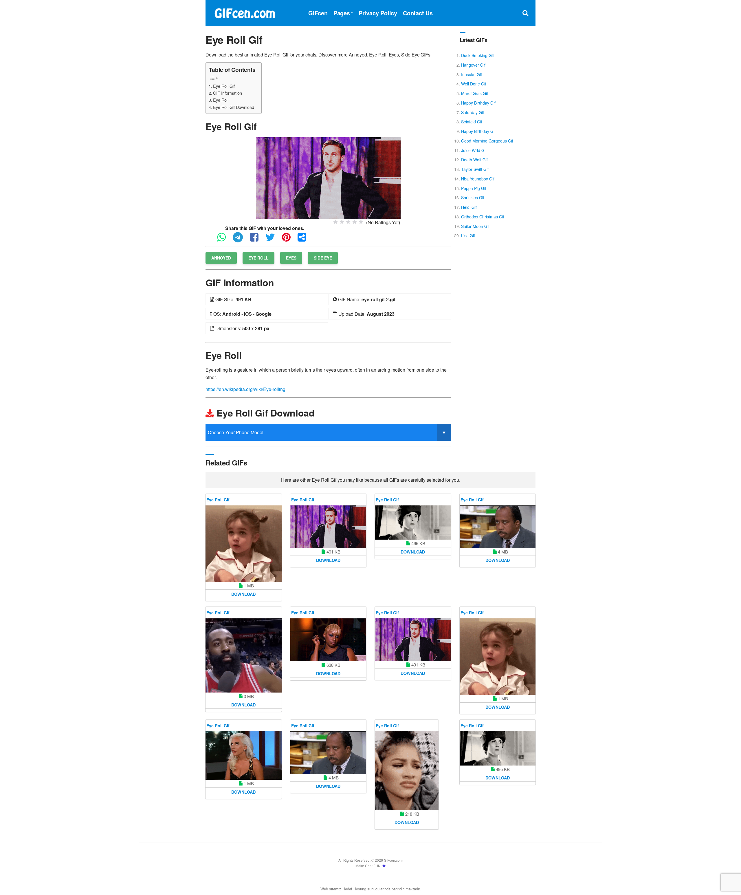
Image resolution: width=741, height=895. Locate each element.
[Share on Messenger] (305, 239)
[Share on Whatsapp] (224, 239)
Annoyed (221, 258)
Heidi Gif (469, 207)
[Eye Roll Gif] (328, 177)
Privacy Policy (378, 13)
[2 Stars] (342, 222)
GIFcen (318, 13)
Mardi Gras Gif (474, 93)
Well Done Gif (473, 84)
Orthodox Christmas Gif (482, 217)
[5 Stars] (361, 222)
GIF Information (227, 93)
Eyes (291, 258)
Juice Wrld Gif (474, 150)
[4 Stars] (354, 222)
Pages (341, 13)
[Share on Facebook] (257, 239)
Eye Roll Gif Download (233, 107)
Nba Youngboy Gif (477, 179)
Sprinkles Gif (472, 197)
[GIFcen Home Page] (244, 12)
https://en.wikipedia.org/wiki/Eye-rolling (245, 389)
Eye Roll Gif (224, 86)
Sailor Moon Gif (475, 226)
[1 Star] (335, 222)
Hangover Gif (473, 65)
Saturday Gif (472, 112)
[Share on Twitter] (273, 239)
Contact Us (418, 13)
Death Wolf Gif (474, 159)
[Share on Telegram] (241, 239)
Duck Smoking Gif (477, 55)
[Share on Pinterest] (289, 239)
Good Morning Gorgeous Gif (487, 141)
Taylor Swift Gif (475, 169)
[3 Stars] (348, 222)
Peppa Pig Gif (473, 188)
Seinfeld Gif (471, 122)
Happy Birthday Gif (478, 103)
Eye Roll (220, 100)
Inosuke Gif (471, 74)
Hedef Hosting (354, 889)
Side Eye (323, 258)
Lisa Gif (468, 235)
